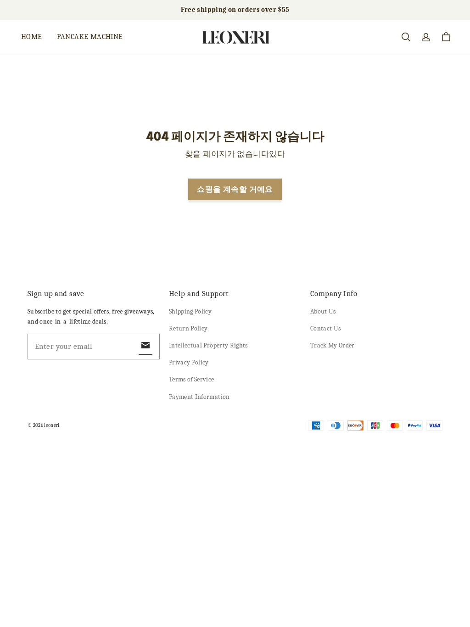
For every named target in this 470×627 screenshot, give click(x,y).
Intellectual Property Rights (208, 345)
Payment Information (199, 396)
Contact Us (325, 328)
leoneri (51, 425)
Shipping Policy (190, 311)
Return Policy (188, 328)
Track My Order (332, 345)
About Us (323, 311)
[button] (406, 37)
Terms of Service (191, 379)
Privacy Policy (189, 362)
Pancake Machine (90, 37)
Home (31, 37)
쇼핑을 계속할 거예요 (235, 189)
